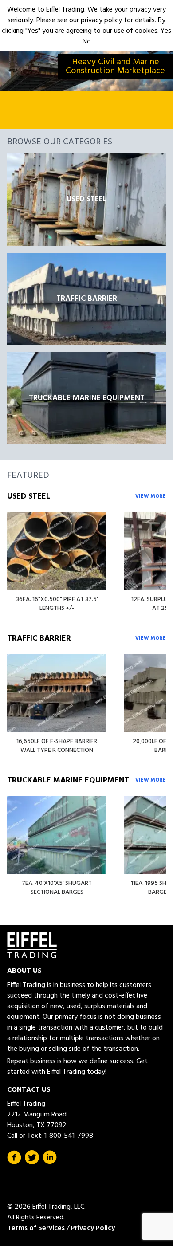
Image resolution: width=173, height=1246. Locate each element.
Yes (166, 31)
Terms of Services (36, 1228)
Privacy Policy (93, 1228)
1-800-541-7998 (68, 1136)
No (87, 41)
